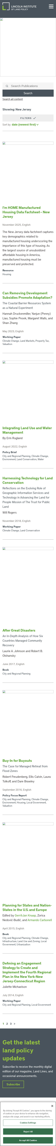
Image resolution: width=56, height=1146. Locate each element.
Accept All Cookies (28, 1140)
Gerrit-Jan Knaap (25, 915)
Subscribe (13, 1084)
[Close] (52, 1106)
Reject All (28, 1131)
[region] (28, 1124)
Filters (26, 118)
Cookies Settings (28, 1122)
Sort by (6, 124)
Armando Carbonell (40, 920)
